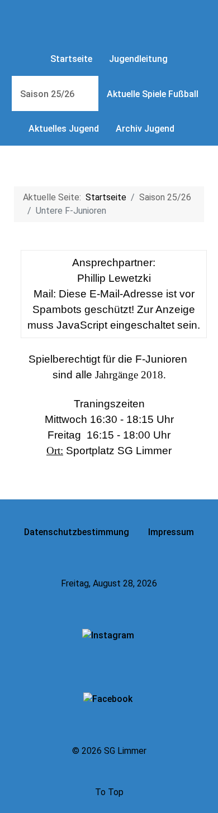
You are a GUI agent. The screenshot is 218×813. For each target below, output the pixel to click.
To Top (109, 792)
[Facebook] (109, 698)
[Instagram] (109, 635)
